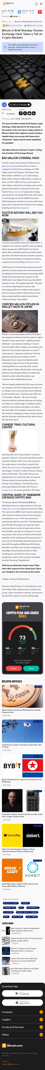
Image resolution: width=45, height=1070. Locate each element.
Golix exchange (14, 508)
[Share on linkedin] (34, 113)
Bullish (31, 668)
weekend (24, 208)
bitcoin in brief (11, 903)
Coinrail (25, 903)
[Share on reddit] (29, 113)
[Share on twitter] (25, 113)
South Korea (17, 917)
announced (17, 192)
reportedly (9, 166)
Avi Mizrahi (11, 114)
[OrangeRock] (15, 16)
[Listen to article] (4, 104)
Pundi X (23, 175)
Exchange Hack (9, 907)
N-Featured (8, 912)
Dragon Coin (7, 490)
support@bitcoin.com (10, 1064)
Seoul (6, 917)
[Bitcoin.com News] (8, 4)
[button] (28, 104)
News (4, 21)
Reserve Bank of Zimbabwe (27, 912)
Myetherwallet (32, 907)
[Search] (36, 4)
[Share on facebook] (21, 113)
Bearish (14, 668)
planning (16, 467)
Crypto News (10, 21)
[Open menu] (41, 4)
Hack (21, 907)
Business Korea (32, 262)
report (17, 518)
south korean (32, 917)
